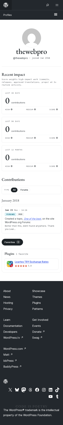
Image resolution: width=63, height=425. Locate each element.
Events (36, 326)
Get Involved (40, 319)
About (7, 291)
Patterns (37, 308)
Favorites (12, 242)
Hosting (8, 302)
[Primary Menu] (55, 14)
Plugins (36, 302)
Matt (8, 354)
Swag (37, 337)
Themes (37, 297)
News (6, 297)
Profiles (7, 14)
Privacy (8, 308)
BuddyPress (12, 366)
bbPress (10, 360)
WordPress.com (14, 348)
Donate (38, 331)
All (14, 190)
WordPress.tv (13, 337)
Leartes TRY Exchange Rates (32, 261)
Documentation (12, 326)
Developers (10, 331)
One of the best (32, 218)
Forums (24, 190)
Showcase (38, 291)
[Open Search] (47, 5)
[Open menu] (57, 5)
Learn (6, 319)
